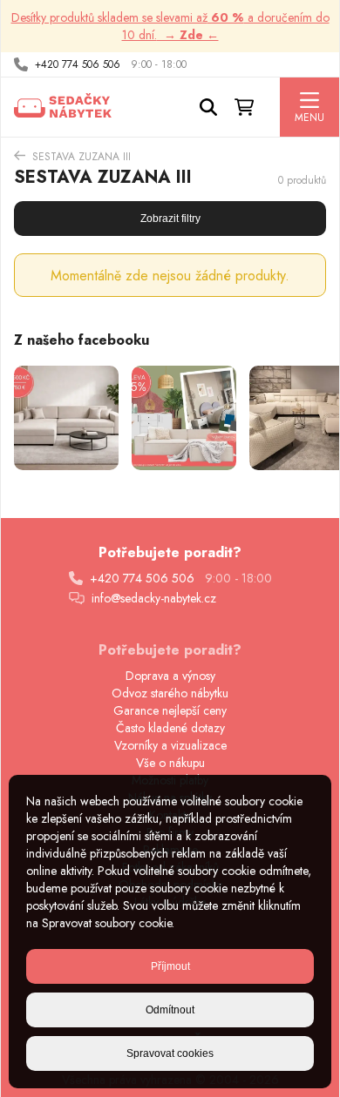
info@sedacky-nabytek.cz (154, 598)
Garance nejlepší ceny (170, 710)
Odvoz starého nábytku (170, 693)
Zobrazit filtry (170, 218)
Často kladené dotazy (170, 728)
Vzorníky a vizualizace (170, 745)
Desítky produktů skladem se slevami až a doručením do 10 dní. (170, 26)
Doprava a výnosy (170, 675)
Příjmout (170, 966)
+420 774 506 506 (77, 64)
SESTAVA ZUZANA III (81, 157)
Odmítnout (170, 1010)
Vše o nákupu (170, 762)
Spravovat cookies (170, 1053)
